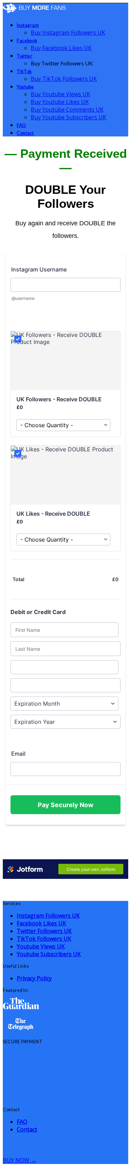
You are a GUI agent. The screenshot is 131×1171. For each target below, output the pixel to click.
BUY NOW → (19, 1160)
